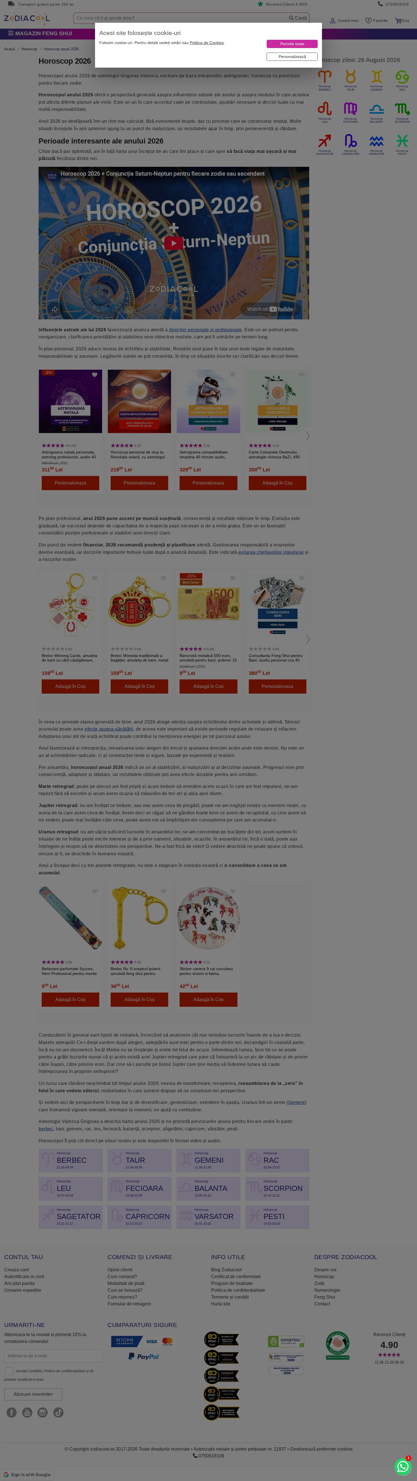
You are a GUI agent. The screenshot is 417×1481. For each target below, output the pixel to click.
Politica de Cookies (207, 42)
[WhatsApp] (402, 1466)
